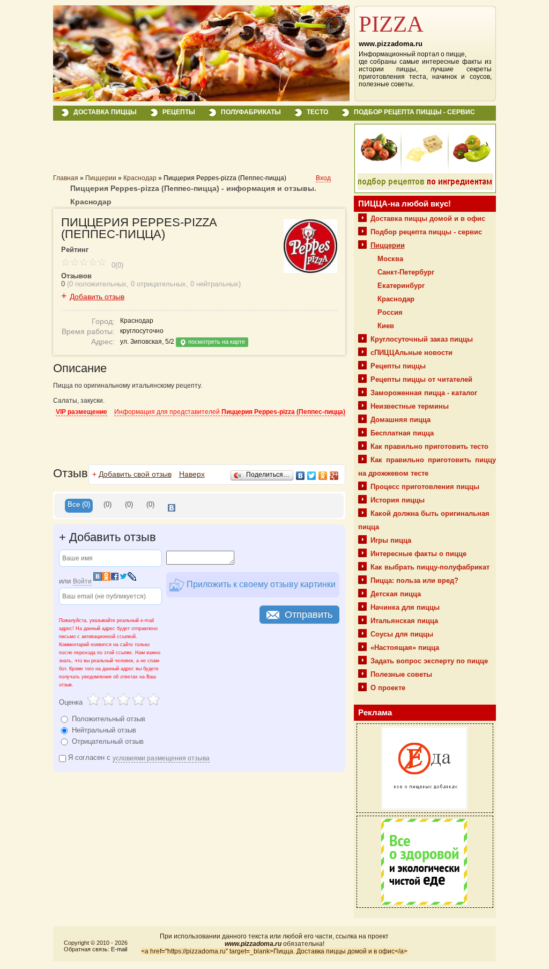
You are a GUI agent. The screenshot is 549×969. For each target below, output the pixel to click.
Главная (65, 178)
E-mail (119, 949)
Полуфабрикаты (251, 112)
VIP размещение (81, 412)
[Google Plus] (334, 476)
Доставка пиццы (105, 112)
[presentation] (171, 506)
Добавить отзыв (97, 296)
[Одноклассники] (323, 476)
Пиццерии (100, 178)
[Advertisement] (178, 151)
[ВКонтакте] (300, 476)
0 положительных (98, 284)
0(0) (116, 265)
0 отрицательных (158, 284)
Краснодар (140, 178)
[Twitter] (311, 476)
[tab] (79, 506)
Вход (323, 178)
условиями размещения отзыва (161, 758)
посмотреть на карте (216, 341)
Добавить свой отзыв (135, 474)
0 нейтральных (214, 284)
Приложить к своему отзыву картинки (260, 584)
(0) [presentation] (107, 504)
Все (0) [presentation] (79, 504)
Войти (82, 581)
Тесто (317, 112)
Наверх (192, 474)
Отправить (308, 614)
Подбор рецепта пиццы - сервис (414, 112)
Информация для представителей (229, 412)
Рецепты (178, 112)
